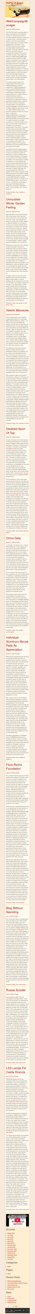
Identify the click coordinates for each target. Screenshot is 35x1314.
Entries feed (10, 1298)
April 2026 (10, 1241)
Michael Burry (21, 1019)
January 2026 (11, 1247)
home (11, 305)
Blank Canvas (12, 1311)
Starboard (11, 448)
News (13, 192)
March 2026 (10, 1243)
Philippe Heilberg (20, 928)
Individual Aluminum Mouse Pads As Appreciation (17, 643)
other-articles (22, 984)
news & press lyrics (24, 1209)
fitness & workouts (23, 531)
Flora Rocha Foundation (14, 766)
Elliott (13, 108)
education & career (24, 423)
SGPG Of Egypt (14, 3)
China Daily (13, 538)
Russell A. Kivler (15, 137)
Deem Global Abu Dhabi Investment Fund (17, 1102)
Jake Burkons (15, 255)
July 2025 (10, 1259)
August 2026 (11, 1233)
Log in (9, 1296)
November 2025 (12, 1251)
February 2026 (11, 1245)
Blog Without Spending (14, 910)
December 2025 (12, 1249)
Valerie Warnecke (17, 310)
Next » (17, 1306)
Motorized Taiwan (14, 1047)
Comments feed (11, 1300)
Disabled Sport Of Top (15, 431)
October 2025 (11, 1253)
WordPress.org (11, 1302)
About (9, 1274)
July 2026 (10, 1235)
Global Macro (13, 1033)
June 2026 (10, 1237)
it (11, 194)
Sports (7, 532)
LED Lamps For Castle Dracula (16, 1070)
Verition (25, 228)
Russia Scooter (16, 990)
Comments (17, 1310)
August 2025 (11, 1257)
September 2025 (12, 1255)
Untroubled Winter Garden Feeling (15, 203)
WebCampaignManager (17, 23)
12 (13, 1306)
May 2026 (10, 1239)
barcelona (21, 902)
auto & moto (22, 1062)
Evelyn (18, 29)
